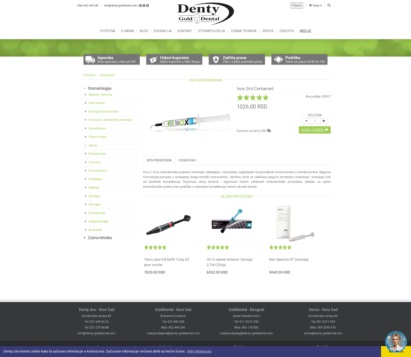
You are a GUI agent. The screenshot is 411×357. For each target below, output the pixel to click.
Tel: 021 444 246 (173, 321)
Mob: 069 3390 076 (323, 327)
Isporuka (93, 347)
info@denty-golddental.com (96, 333)
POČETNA (108, 31)
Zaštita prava (245, 347)
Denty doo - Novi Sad (96, 309)
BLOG (144, 31)
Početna (89, 75)
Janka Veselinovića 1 (246, 316)
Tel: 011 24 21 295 (246, 321)
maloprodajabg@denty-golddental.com (246, 333)
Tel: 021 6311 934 (323, 321)
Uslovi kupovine (172, 347)
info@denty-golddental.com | (121, 5)
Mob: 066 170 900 (246, 327)
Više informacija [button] (199, 351)
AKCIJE (305, 31)
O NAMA (128, 31)
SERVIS (268, 31)
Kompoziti (107, 75)
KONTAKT (185, 31)
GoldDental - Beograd (246, 309)
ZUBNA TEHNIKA (243, 31)
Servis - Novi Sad (323, 309)
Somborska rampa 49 (96, 316)
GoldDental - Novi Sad (173, 309)
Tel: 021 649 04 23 (96, 321)
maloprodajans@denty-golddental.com (173, 333)
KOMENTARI (187, 160)
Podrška (324, 347)
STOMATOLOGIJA (211, 31)
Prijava (296, 5)
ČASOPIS (287, 31)
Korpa (316, 5)
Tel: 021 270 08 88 (96, 327)
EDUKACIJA (163, 31)
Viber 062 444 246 (87, 5)
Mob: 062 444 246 (173, 327)
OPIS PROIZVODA (158, 160)
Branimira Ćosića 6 (173, 316)
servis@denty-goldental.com (323, 333)
